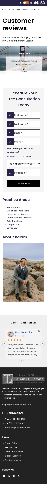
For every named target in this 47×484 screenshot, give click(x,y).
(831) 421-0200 (18, 419)
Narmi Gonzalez (23, 332)
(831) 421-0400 (16, 423)
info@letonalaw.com (20, 427)
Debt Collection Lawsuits (19, 217)
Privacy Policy (11, 443)
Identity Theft (13, 207)
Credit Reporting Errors (18, 210)
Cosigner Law (13, 224)
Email (28, 156)
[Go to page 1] (21, 360)
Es (31, 3)
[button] (5, 273)
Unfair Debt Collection (17, 214)
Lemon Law (12, 228)
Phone (12, 156)
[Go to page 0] (19, 360)
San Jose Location (13, 460)
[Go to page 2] (23, 360)
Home (5, 10)
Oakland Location (13, 456)
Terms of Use (11, 447)
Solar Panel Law (14, 221)
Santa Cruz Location (14, 451)
